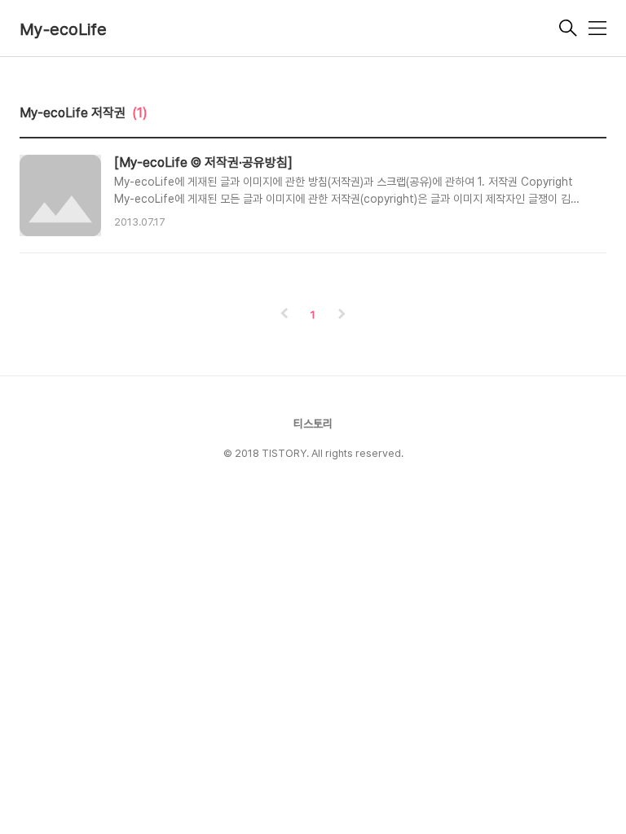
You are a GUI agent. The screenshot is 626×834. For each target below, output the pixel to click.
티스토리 (313, 423)
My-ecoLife (63, 29)
